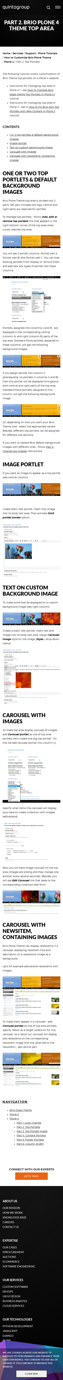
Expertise (10, 1240)
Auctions (9, 1256)
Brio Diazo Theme (21, 1110)
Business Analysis (15, 1301)
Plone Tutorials (47, 53)
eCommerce (11, 1261)
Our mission (11, 1207)
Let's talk (31, 1176)
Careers (8, 1222)
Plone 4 (9, 62)
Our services (13, 1279)
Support (30, 53)
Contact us (11, 1226)
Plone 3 (14, 1114)
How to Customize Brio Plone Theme (27, 58)
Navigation (15, 1102)
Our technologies (17, 1319)
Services (18, 53)
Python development (18, 1326)
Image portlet (18, 143)
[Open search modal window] (48, 7)
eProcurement (13, 1252)
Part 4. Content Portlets (31, 1135)
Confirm (31, 1373)
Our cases (10, 1247)
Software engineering (19, 1266)
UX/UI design (11, 1296)
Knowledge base (14, 1217)
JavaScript (10, 1330)
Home (6, 53)
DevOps (8, 1291)
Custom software (15, 1286)
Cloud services (13, 1305)
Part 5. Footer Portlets (30, 1140)
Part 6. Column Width (30, 1144)
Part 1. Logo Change (29, 1123)
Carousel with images (23, 152)
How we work (13, 1212)
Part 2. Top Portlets (28, 1127)
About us (10, 1201)
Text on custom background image (31, 147)
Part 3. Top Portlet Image (32, 1131)
